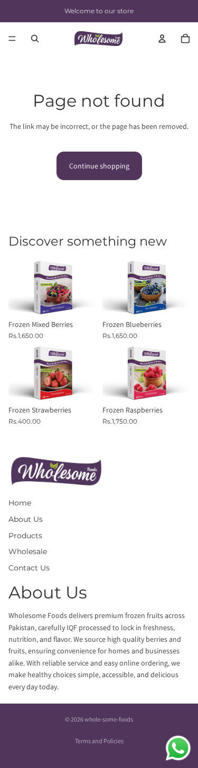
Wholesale (27, 551)
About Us (25, 519)
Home (19, 503)
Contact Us (29, 568)
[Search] (34, 38)
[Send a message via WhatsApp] (178, 748)
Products (25, 535)
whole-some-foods (108, 719)
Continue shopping (99, 166)
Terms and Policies (99, 741)
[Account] (162, 38)
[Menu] (12, 38)
